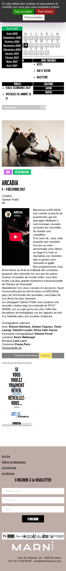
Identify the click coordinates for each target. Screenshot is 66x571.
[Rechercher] (43, 107)
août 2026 (12, 33)
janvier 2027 (12, 53)
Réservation (22, 172)
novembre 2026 (12, 45)
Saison (48, 88)
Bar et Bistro (43, 71)
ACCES (39, 64)
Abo (8, 172)
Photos (48, 92)
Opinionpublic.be (12, 347)
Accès (6, 456)
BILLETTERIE (42, 77)
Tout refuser (45, 11)
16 (25, 44)
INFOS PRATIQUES (48, 60)
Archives (8, 473)
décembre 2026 (12, 49)
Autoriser (45, 355)
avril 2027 (12, 65)
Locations (48, 84)
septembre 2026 (12, 37)
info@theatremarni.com (47, 561)
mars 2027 (12, 61)
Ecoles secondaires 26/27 (18, 88)
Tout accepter (23, 11)
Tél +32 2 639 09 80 (20, 561)
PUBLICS (17, 84)
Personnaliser (34, 17)
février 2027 (12, 57)
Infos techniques (14, 462)
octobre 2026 (12, 41)
